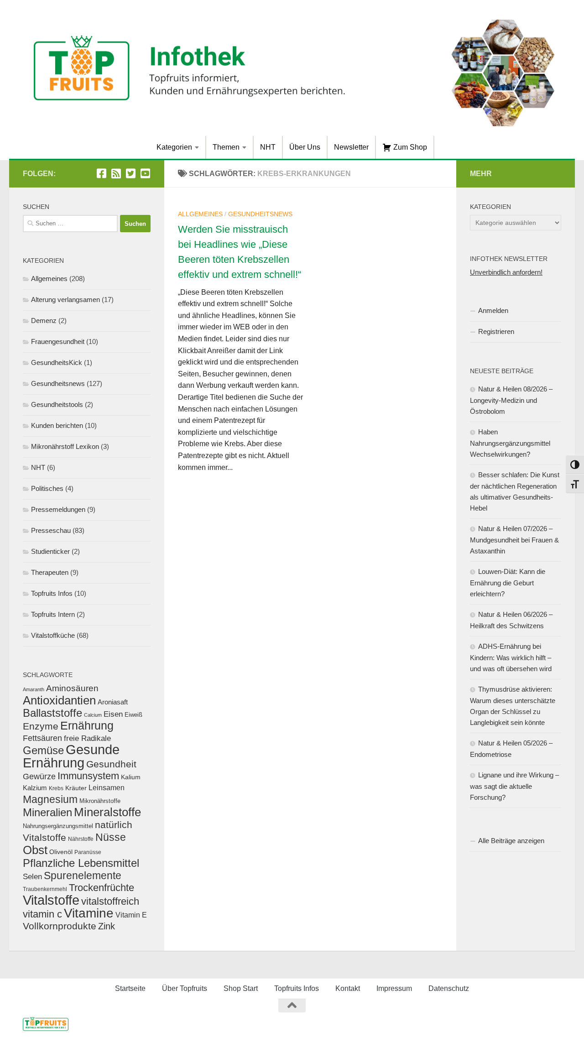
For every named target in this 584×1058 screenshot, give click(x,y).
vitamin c (42, 914)
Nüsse (110, 837)
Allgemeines (200, 214)
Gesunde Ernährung (71, 756)
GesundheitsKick (56, 362)
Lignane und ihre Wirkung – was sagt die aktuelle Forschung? (514, 786)
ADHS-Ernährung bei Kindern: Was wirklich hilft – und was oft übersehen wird (511, 657)
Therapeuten (49, 572)
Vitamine (89, 913)
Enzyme (40, 726)
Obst (35, 850)
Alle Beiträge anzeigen (511, 840)
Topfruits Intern (53, 614)
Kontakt (347, 988)
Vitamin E (131, 915)
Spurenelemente (82, 875)
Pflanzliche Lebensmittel (81, 863)
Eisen (113, 714)
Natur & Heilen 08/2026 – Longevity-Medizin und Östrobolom (511, 400)
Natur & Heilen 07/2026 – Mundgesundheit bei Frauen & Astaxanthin (514, 540)
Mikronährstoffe (99, 800)
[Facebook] (101, 173)
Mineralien (47, 812)
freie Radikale (87, 738)
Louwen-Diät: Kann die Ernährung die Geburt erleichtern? (507, 583)
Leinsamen (107, 788)
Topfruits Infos (52, 593)
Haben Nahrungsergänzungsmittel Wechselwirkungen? (510, 443)
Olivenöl (61, 851)
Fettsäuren (42, 738)
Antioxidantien (59, 700)
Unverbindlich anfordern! (506, 272)
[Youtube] (145, 173)
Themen (226, 147)
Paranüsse (87, 852)
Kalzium (35, 788)
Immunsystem (88, 776)
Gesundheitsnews (260, 214)
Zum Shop (409, 147)
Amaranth (33, 689)
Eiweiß (133, 714)
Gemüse (43, 750)
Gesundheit (111, 764)
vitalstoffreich (110, 901)
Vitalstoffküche (53, 635)
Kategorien (174, 147)
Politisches (47, 488)
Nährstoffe (81, 839)
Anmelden (493, 310)
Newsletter (351, 147)
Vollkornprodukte (59, 926)
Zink (106, 926)
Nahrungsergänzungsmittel (58, 826)
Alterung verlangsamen (65, 299)
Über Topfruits (184, 988)
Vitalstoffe (51, 900)
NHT (268, 147)
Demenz (44, 320)
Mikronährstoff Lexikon (65, 446)
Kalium (131, 777)
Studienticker (50, 551)
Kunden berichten (57, 425)
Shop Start (241, 988)
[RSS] (115, 173)
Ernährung (87, 725)
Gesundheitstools (57, 404)
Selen (32, 876)
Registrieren (496, 331)
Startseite (130, 988)
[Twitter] (130, 173)
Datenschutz (448, 988)
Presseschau (51, 530)
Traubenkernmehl (45, 889)
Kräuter (76, 788)
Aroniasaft (113, 702)
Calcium (93, 715)
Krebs (56, 788)
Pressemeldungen (58, 509)
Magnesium (50, 799)
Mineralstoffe (107, 812)
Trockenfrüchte (101, 887)
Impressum (394, 988)
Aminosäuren (72, 688)
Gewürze (39, 776)
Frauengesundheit (57, 341)
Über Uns (304, 147)
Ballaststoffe (52, 713)
